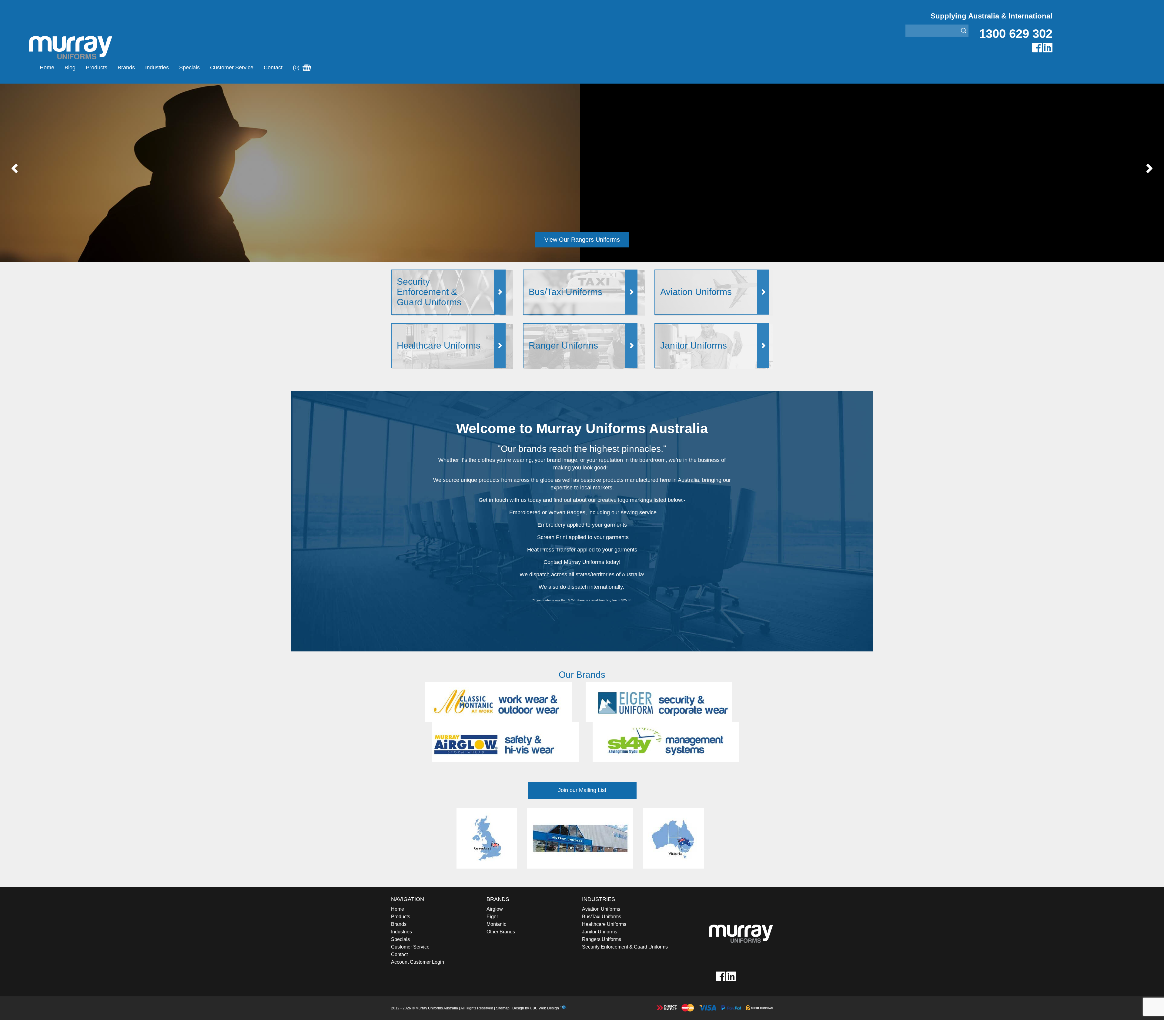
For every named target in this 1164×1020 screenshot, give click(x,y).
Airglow (495, 909)
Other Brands (501, 931)
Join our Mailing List (582, 790)
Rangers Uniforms (601, 939)
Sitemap (503, 1008)
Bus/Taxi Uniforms (601, 916)
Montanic (496, 924)
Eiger (492, 916)
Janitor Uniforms (599, 931)
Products (96, 68)
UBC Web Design (544, 1008)
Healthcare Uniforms (604, 924)
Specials (189, 68)
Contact (273, 68)
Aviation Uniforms (601, 909)
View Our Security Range (582, 239)
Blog (70, 68)
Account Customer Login (417, 962)
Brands (126, 68)
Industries (157, 68)
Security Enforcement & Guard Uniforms (625, 946)
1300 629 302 (1015, 33)
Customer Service (231, 68)
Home (47, 68)
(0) (297, 68)
